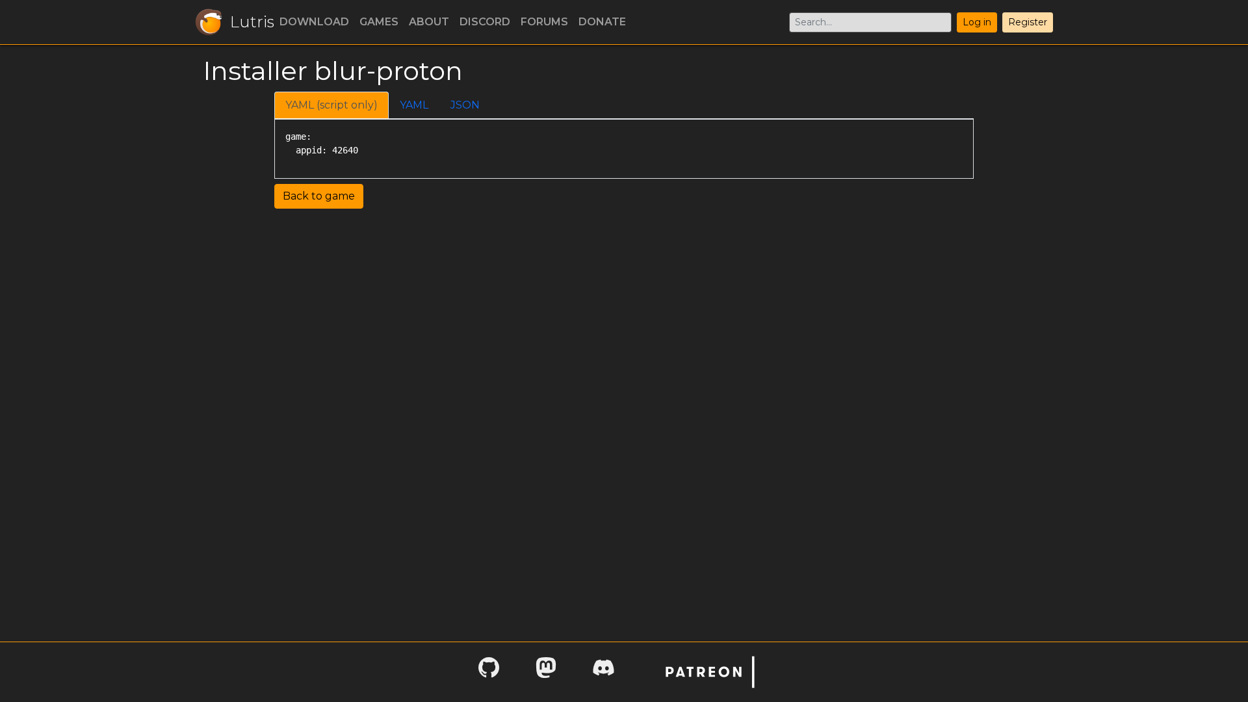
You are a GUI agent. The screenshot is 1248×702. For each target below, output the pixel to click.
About (429, 22)
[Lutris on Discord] (603, 672)
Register (1027, 22)
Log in (977, 22)
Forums (544, 22)
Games (378, 22)
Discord (485, 22)
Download (314, 22)
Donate (602, 22)
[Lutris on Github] (488, 672)
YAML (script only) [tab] (331, 105)
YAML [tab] (414, 105)
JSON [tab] (465, 105)
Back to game (319, 196)
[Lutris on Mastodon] (546, 672)
